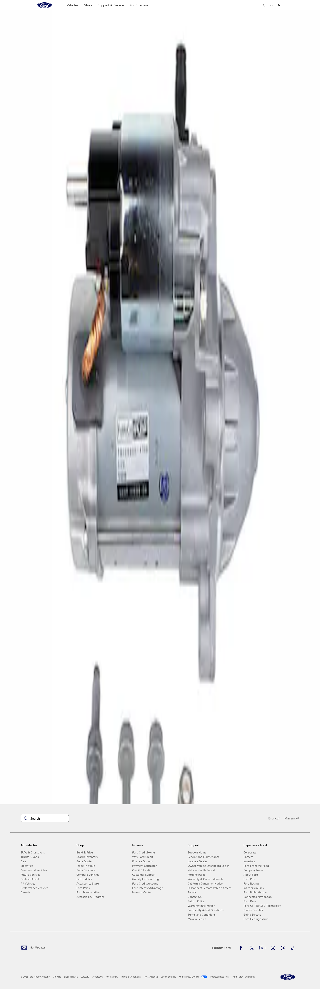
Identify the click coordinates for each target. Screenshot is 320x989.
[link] (57, 977)
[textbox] (45, 818)
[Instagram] (273, 948)
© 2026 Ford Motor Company (35, 977)
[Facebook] (242, 948)
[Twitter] (251, 948)
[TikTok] (292, 948)
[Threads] (283, 948)
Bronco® (274, 818)
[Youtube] (262, 948)
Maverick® (291, 818)
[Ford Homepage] (287, 977)
